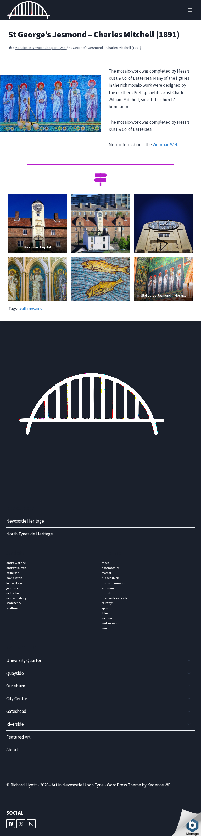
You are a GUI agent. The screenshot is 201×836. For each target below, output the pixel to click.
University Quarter (23, 660)
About (12, 749)
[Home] (10, 47)
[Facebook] (10, 823)
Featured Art (18, 737)
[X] (20, 823)
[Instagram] (31, 823)
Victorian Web (165, 145)
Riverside (15, 724)
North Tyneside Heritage (29, 534)
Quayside (15, 673)
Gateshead (16, 711)
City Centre (16, 699)
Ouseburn (15, 686)
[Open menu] (190, 10)
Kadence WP (159, 785)
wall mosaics (30, 309)
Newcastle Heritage (25, 521)
